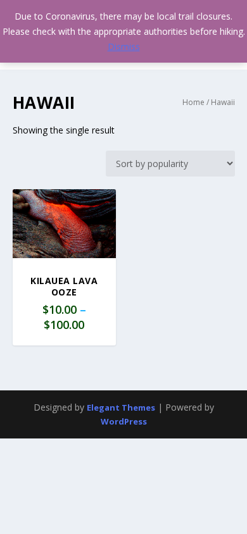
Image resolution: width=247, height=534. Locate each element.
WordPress (124, 421)
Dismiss (124, 46)
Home (193, 102)
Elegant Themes (121, 407)
